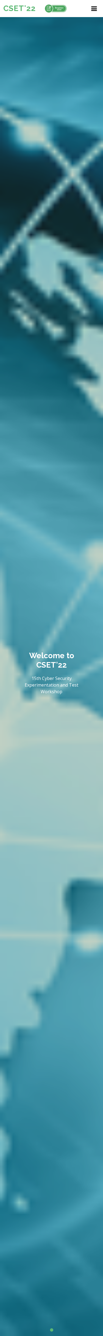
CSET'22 (19, 8)
